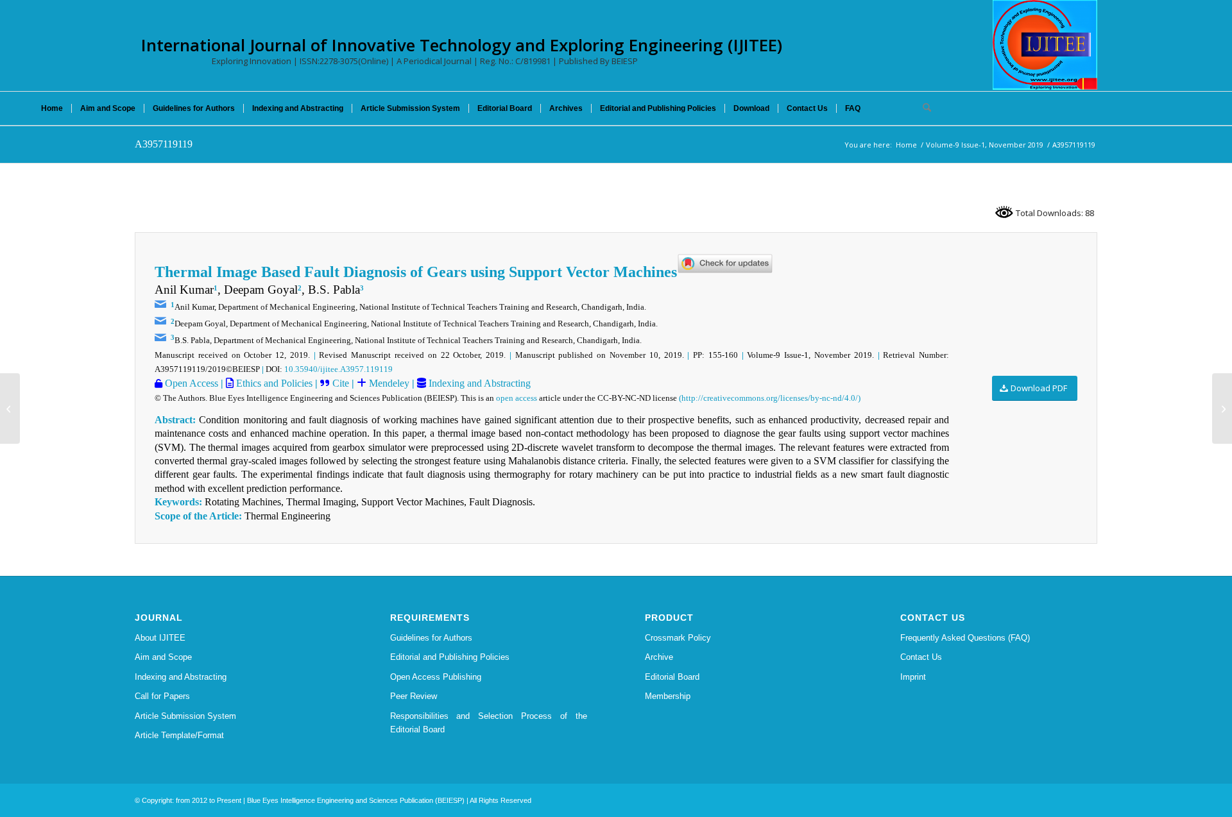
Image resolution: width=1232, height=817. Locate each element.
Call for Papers (162, 696)
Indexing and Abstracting (478, 383)
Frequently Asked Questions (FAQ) (965, 638)
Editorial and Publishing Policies (449, 657)
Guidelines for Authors (431, 638)
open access (516, 398)
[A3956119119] (10, 408)
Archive (659, 657)
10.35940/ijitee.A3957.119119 (338, 369)
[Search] (922, 108)
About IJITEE (160, 638)
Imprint (913, 677)
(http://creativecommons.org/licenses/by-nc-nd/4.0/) (769, 398)
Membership (667, 696)
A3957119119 (164, 144)
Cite (340, 383)
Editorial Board (672, 677)
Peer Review (413, 696)
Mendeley (387, 383)
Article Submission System (185, 716)
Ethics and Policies (273, 383)
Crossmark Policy (678, 638)
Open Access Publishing (435, 677)
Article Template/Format (179, 735)
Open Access (190, 383)
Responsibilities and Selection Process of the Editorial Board (489, 722)
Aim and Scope (163, 657)
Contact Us (921, 657)
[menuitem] (52, 108)
